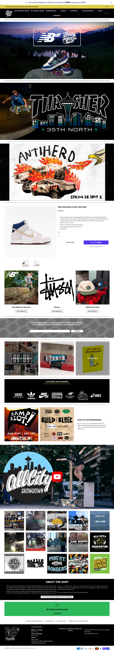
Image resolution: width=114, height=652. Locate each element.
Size (59, 232)
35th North (10, 648)
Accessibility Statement (91, 633)
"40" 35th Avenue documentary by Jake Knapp (57, 597)
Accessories (88, 11)
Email (31, 328)
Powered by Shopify (31, 648)
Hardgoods (51, 11)
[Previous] (7, 232)
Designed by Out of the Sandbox (20, 648)
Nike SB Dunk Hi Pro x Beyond (72, 207)
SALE (100, 11)
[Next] (53, 232)
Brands (57, 15)
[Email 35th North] (108, 6)
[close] (111, 2)
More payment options (96, 246)
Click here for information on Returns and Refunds (70, 629)
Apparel (74, 11)
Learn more (57, 613)
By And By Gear (37, 11)
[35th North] (8, 13)
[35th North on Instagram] (106, 6)
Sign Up (77, 331)
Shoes (63, 11)
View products (21, 311)
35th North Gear (21, 11)
